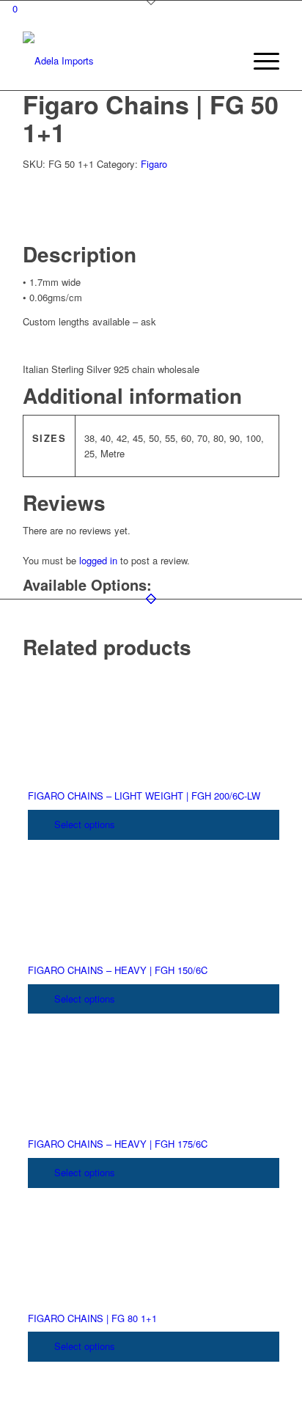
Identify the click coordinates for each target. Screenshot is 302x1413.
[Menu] (259, 61)
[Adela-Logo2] (125, 61)
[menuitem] (224, 61)
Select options (83, 824)
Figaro (154, 164)
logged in (98, 560)
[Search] (224, 61)
